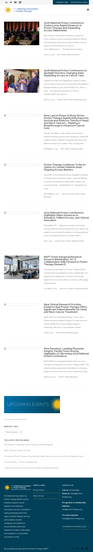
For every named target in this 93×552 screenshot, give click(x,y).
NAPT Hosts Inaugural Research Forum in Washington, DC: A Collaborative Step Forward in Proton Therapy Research (65, 260)
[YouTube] (15, 2)
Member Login (62, 2)
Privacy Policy (38, 490)
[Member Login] (20, 2)
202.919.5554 (74, 490)
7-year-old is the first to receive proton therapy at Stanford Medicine (31, 468)
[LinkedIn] (6, 2)
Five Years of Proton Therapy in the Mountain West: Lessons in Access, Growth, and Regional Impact (44, 456)
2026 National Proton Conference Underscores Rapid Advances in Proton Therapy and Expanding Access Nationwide (64, 26)
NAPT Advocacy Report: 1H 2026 (17, 450)
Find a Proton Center (79, 2)
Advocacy (66, 194)
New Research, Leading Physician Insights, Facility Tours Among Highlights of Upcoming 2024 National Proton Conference (66, 352)
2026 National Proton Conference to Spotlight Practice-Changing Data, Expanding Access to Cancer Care (65, 73)
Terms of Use (38, 496)
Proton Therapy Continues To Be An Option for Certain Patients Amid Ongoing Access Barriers (65, 167)
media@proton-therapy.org (73, 519)
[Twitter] (11, 2)
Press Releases (73, 55)
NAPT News (61, 55)
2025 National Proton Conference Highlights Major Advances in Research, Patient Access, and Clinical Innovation (66, 216)
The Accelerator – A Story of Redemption (20, 462)
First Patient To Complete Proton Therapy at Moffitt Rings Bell (28, 445)
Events (60, 100)
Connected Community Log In (74, 526)
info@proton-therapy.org (72, 509)
